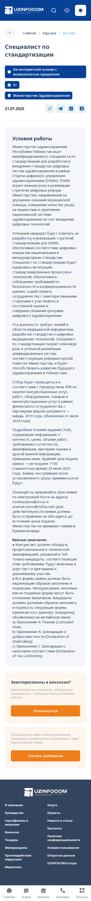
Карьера (49, 33)
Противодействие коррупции (18, 857)
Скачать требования (45, 755)
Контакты (54, 828)
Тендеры (11, 840)
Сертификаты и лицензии (16, 823)
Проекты (53, 813)
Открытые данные (61, 855)
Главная (29, 33)
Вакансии (12, 832)
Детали (69, 33)
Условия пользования (63, 848)
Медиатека (13, 867)
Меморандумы (16, 848)
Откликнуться (45, 710)
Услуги (52, 805)
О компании (14, 805)
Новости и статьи (60, 821)
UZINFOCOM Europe (62, 863)
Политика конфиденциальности (63, 838)
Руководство (14, 813)
